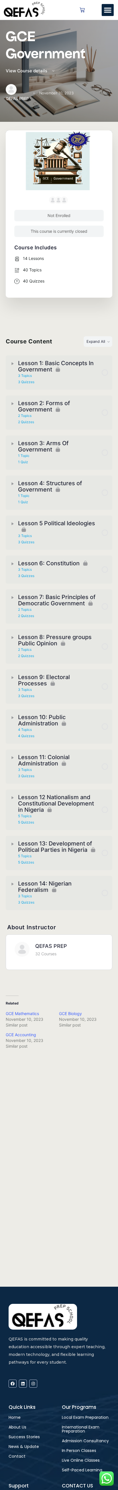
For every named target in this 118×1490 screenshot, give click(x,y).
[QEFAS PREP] (22, 949)
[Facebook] (13, 1384)
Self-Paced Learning (82, 1470)
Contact (17, 1456)
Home (15, 1417)
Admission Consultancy (85, 1441)
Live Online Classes (81, 1460)
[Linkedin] (23, 1384)
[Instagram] (33, 1384)
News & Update (24, 1446)
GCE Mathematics (22, 1013)
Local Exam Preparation (85, 1417)
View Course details (27, 70)
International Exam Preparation (80, 1429)
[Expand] (12, 363)
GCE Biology (70, 1013)
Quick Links (22, 1407)
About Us (17, 1427)
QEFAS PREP (51, 946)
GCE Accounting (21, 1034)
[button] (108, 10)
